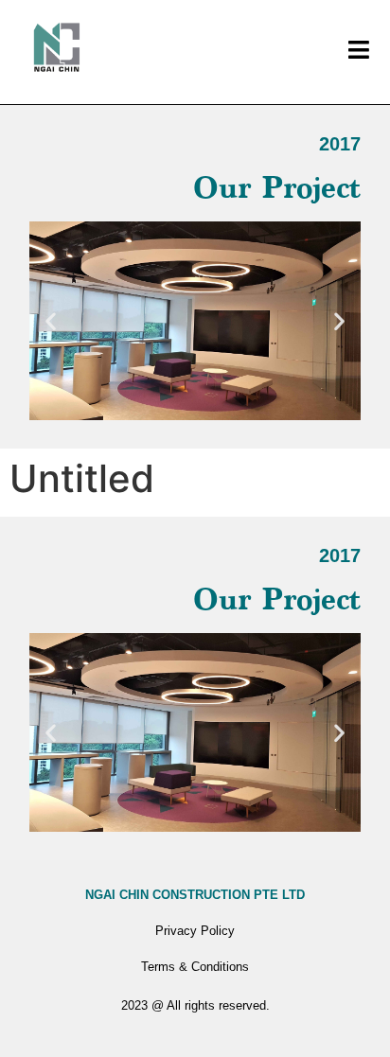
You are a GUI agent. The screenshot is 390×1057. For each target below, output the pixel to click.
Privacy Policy (195, 931)
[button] (50, 320)
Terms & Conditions (195, 967)
